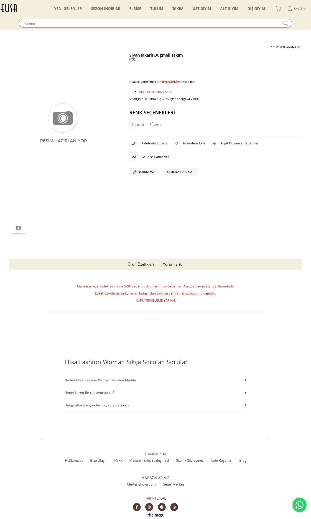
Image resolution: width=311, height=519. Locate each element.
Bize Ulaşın (98, 460)
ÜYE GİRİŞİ (169, 82)
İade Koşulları (221, 460)
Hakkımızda (74, 460)
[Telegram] (162, 507)
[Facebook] (137, 507)
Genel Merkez (173, 484)
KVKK (118, 460)
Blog (242, 460)
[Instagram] (149, 507)
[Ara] (285, 23)
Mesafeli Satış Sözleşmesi (149, 460)
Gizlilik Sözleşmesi (190, 460)
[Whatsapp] (174, 507)
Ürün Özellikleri (141, 264)
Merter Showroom (141, 484)
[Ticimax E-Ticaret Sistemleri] (156, 515)
